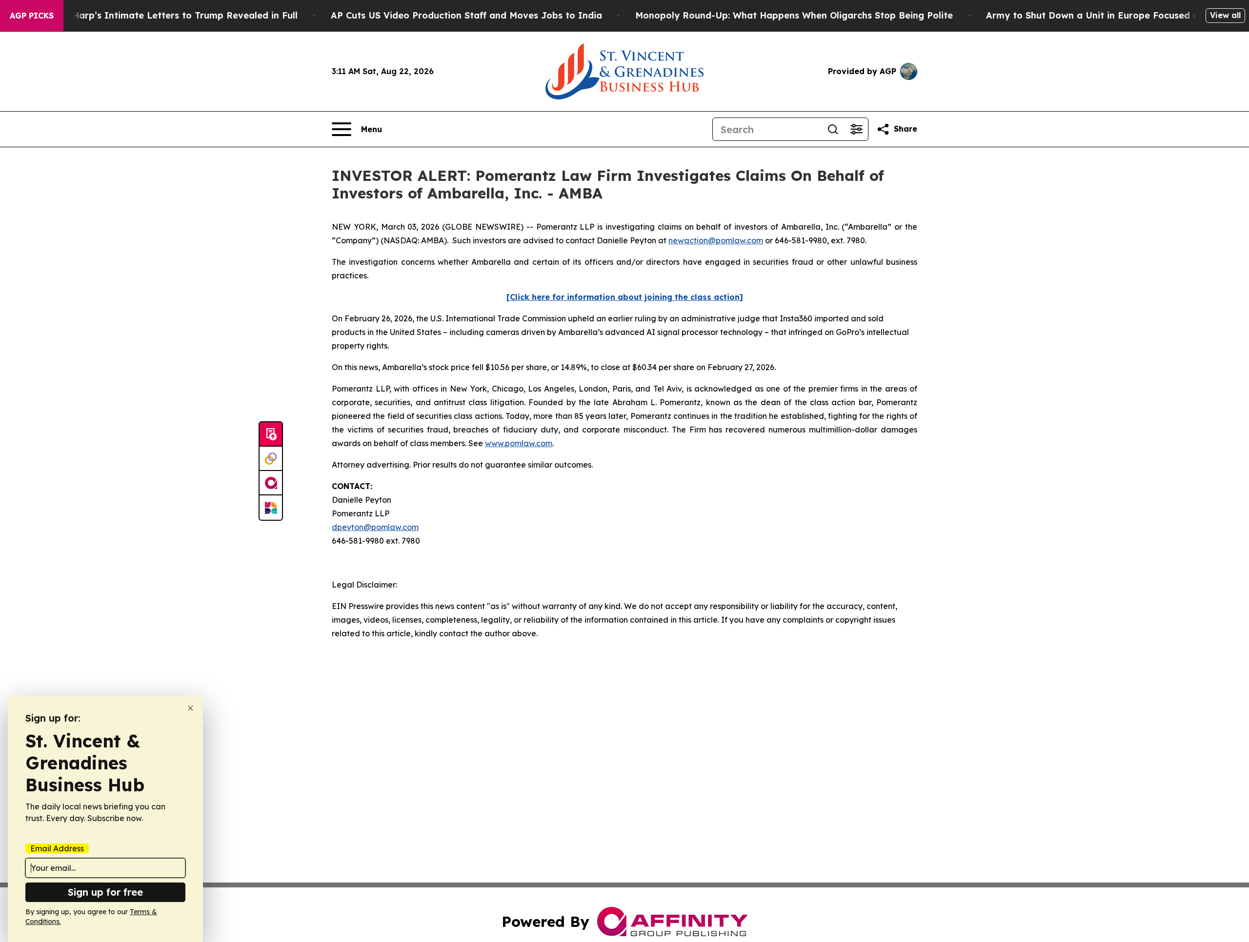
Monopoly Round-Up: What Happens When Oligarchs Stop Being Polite (794, 15)
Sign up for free (105, 892)
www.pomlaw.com (518, 443)
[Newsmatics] (271, 507)
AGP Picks (32, 15)
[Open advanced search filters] (856, 129)
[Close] (190, 708)
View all (1225, 15)
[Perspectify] (271, 459)
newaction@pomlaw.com (715, 240)
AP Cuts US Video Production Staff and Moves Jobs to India (466, 15)
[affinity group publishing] (271, 483)
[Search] (833, 129)
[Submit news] (271, 434)
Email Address (57, 848)
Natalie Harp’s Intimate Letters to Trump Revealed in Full (167, 15)
